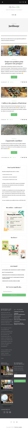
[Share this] (21, 82)
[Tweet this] (23, 82)
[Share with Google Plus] (24, 82)
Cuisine (7, 376)
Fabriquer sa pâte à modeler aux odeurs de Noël (13, 274)
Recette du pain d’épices (7, 272)
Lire (14, 77)
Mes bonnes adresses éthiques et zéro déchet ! (19, 324)
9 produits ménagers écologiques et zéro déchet (7, 392)
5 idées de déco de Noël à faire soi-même (11, 280)
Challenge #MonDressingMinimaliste (19, 314)
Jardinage (14, 59)
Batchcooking (17, 317)
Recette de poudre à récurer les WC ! (7, 406)
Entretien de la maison (7, 390)
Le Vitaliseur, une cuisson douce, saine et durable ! (13, 269)
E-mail (15, 373)
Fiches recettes (17, 316)
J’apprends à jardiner (14, 140)
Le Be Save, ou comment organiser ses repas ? (7, 378)
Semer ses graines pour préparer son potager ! (14, 62)
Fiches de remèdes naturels (20, 319)
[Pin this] (26, 82)
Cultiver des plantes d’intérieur (14, 103)
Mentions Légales (18, 427)
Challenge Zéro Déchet (19, 311)
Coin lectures (17, 321)
